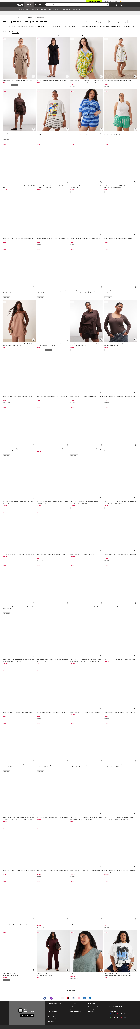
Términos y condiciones (111, 1027)
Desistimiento (51, 1014)
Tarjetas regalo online (93, 1009)
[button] (110, 1013)
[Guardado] (117, 4)
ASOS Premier (51, 1016)
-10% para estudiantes (53, 1018)
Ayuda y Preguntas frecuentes (110, 1)
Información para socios (93, 1014)
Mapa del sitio (51, 1021)
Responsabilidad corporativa (74, 1011)
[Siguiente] (136, 22)
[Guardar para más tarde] (33, 76)
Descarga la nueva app (94, 1)
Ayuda (49, 1006)
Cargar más (70, 990)
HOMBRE (38, 5)
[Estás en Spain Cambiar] (121, 1)
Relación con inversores (73, 1014)
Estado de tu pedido (52, 1009)
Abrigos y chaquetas (101, 22)
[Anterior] (86, 22)
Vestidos (91, 22)
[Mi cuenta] (113, 4)
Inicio (18, 17)
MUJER (29, 5)
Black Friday (91, 1011)
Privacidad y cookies (100, 1027)
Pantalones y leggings (115, 22)
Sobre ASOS (71, 1006)
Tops (125, 22)
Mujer (24, 17)
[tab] (21, 9)
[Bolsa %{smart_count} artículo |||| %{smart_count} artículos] (121, 4)
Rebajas (30, 17)
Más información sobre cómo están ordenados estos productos (69, 35)
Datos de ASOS (91, 1027)
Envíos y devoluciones (53, 1011)
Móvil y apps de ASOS (93, 1006)
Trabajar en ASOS (72, 1009)
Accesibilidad (120, 1027)
